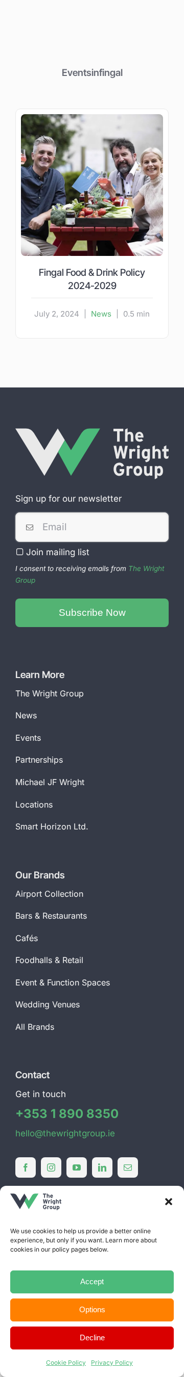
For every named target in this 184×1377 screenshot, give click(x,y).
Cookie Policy (66, 1362)
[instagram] (51, 1167)
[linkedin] (102, 1167)
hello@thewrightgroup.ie (65, 1133)
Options (92, 1309)
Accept (92, 1281)
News (101, 314)
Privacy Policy (112, 1362)
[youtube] (76, 1167)
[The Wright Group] (92, 432)
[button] (169, 1202)
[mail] (128, 1167)
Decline (92, 1337)
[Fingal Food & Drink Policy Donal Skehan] (92, 118)
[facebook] (25, 1167)
